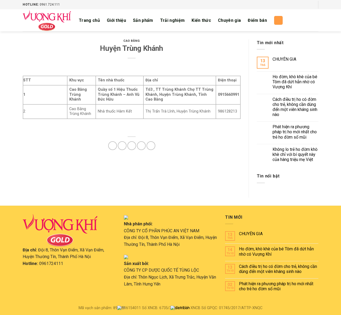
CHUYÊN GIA (284, 59)
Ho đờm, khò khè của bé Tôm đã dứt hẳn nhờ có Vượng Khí (295, 81)
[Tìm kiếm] (278, 20)
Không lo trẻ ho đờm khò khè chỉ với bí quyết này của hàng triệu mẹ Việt (295, 154)
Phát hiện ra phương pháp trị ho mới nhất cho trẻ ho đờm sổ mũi (295, 131)
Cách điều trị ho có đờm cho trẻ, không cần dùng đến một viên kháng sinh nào (295, 107)
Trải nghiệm (172, 20)
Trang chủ (89, 20)
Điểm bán (257, 20)
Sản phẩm (143, 20)
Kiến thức (201, 20)
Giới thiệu (116, 20)
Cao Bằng (131, 41)
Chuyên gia (229, 20)
